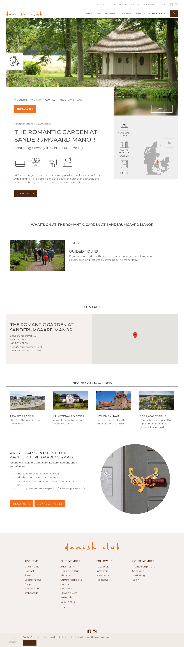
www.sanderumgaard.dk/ (25, 350)
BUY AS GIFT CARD (50, 503)
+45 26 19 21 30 (19, 343)
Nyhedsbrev (25, 108)
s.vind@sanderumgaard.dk (26, 346)
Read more (21, 503)
